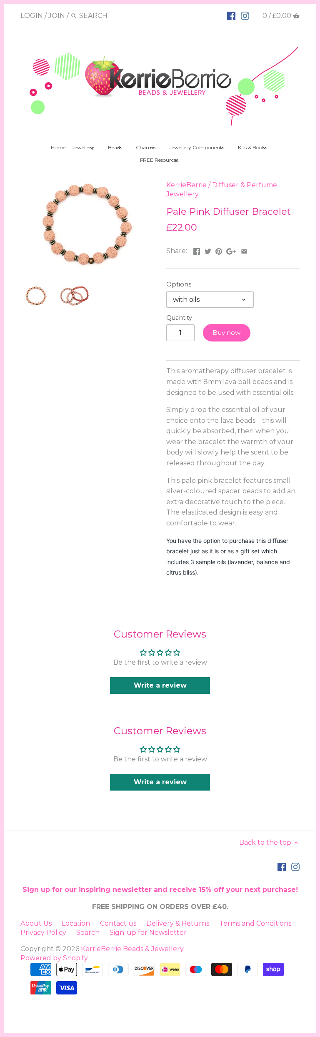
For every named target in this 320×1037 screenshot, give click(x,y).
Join (56, 16)
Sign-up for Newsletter (148, 933)
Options (178, 284)
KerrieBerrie (186, 185)
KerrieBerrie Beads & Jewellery (132, 949)
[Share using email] (244, 250)
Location (76, 923)
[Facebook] (231, 15)
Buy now (226, 332)
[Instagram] (245, 15)
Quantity (179, 317)
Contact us (118, 923)
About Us (36, 923)
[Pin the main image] (218, 250)
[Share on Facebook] (196, 250)
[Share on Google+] (231, 250)
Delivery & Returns (177, 923)
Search (88, 933)
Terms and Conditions (255, 923)
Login (31, 16)
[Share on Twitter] (208, 250)
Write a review (160, 685)
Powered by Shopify (54, 958)
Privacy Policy (43, 933)
